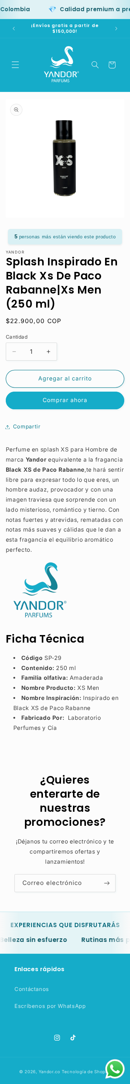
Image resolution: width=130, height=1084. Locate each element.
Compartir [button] (27, 426)
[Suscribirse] (107, 883)
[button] (15, 65)
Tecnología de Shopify (86, 1071)
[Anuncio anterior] (14, 28)
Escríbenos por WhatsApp (50, 1006)
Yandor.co (50, 1071)
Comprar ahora (65, 400)
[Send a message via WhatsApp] (115, 1069)
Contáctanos (31, 989)
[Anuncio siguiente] (116, 28)
